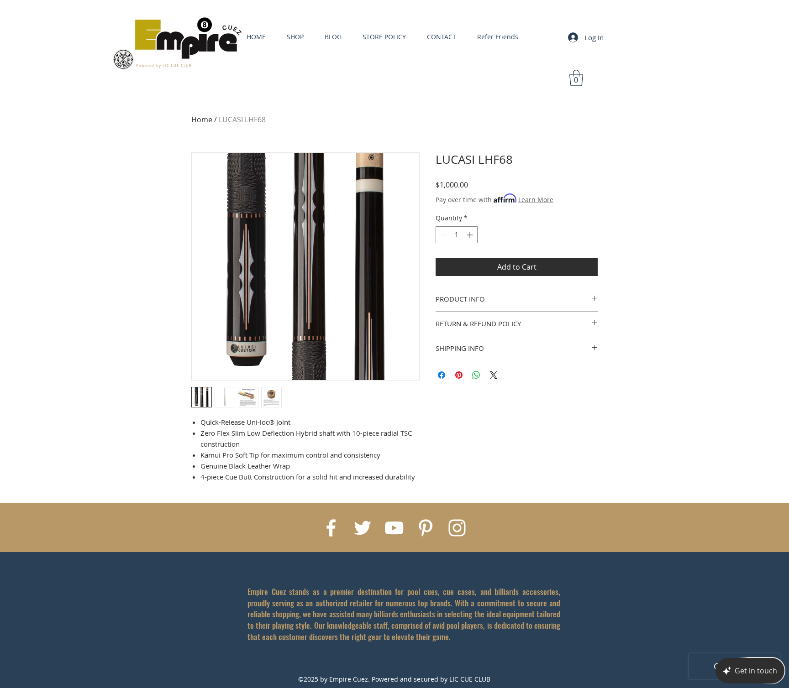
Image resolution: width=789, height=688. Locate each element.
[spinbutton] (456, 235)
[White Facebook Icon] (331, 527)
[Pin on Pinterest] (458, 375)
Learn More (535, 199)
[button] (576, 78)
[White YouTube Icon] (394, 527)
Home (201, 120)
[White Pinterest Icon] (425, 527)
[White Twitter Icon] (362, 527)
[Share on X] (493, 375)
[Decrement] (442, 235)
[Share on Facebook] (441, 375)
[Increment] (470, 235)
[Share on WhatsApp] (476, 375)
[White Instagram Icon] (457, 527)
